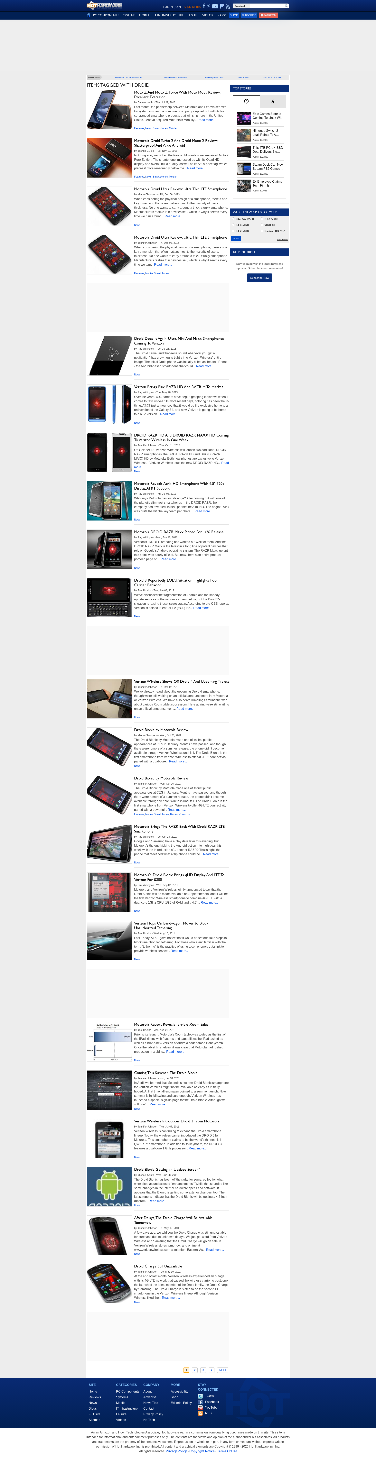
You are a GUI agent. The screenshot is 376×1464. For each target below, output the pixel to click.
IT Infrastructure (127, 1408)
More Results (282, 239)
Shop (234, 15)
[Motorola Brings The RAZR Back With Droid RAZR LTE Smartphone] (109, 843)
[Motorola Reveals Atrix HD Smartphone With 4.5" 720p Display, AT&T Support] (109, 500)
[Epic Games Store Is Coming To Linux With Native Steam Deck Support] (244, 118)
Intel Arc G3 (243, 77)
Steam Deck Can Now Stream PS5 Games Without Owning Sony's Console (268, 167)
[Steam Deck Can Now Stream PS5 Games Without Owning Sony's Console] (244, 169)
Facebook (212, 1402)
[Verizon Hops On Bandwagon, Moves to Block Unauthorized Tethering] (109, 940)
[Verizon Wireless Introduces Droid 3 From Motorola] (109, 1149)
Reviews (95, 1397)
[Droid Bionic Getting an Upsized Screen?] (109, 1189)
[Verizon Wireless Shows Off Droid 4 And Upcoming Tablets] (109, 698)
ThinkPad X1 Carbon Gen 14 (128, 77)
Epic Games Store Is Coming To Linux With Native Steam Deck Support (268, 116)
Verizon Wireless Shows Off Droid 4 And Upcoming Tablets (181, 681)
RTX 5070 (242, 231)
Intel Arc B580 (244, 219)
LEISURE (192, 15)
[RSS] (228, 6)
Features (139, 128)
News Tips (150, 1402)
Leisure (121, 1414)
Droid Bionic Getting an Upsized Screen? (167, 1169)
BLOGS (221, 15)
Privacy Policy (153, 1414)
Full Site (94, 1414)
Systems (122, 1397)
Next (222, 1370)
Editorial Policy (181, 1402)
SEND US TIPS (192, 6)
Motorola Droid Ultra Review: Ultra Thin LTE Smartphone (180, 189)
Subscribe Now (259, 277)
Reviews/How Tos (180, 814)
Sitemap (94, 1420)
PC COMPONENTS (106, 15)
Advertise (149, 1397)
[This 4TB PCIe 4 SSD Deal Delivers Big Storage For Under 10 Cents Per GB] (244, 152)
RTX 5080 (270, 219)
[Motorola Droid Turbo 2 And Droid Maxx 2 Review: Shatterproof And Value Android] (109, 158)
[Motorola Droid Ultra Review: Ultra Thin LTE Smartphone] (109, 206)
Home (93, 1391)
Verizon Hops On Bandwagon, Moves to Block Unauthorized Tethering (171, 925)
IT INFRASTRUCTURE (168, 15)
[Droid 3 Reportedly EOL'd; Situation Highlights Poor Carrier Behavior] (109, 597)
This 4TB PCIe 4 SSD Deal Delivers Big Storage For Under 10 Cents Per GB (268, 150)
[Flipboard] (222, 6)
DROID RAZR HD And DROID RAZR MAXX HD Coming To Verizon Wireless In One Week (181, 437)
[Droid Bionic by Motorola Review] (109, 747)
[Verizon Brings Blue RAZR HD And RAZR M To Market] (109, 404)
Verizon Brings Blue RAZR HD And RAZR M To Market (178, 386)
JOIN (178, 6)
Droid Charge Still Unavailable (158, 1266)
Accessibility (179, 1391)
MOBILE (144, 15)
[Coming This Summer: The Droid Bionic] (109, 1090)
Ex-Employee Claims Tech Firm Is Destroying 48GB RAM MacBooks (267, 184)
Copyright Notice (202, 1451)
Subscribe (249, 15)
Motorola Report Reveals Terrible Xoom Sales (171, 1024)
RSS (208, 1413)
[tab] (246, 101)
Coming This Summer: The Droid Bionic (165, 1072)
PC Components (127, 1391)
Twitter (209, 1396)
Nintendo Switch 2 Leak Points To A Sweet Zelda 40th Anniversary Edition (266, 133)
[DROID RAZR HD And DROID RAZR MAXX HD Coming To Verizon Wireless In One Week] (109, 452)
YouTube (211, 1407)
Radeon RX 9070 (275, 231)
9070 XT (270, 225)
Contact (148, 1408)
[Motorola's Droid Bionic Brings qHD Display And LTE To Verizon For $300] (109, 892)
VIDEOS (207, 15)
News (148, 128)
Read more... (206, 120)
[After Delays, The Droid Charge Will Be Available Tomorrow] (109, 1246)
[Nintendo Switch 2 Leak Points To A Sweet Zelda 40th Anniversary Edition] (244, 135)
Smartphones (160, 128)
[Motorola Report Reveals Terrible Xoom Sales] (109, 1041)
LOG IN (168, 6)
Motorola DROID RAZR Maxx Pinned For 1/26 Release (179, 531)
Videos (121, 1420)
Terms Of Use (227, 1451)
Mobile (172, 128)
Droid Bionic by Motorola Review (161, 729)
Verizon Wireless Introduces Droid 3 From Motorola (176, 1121)
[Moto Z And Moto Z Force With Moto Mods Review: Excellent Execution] (109, 110)
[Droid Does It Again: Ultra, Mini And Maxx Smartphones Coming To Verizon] (109, 355)
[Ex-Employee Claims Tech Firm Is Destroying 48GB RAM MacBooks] (244, 186)
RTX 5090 (242, 225)
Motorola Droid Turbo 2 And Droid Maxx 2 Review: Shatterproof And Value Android (175, 143)
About (147, 1391)
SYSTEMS (129, 15)
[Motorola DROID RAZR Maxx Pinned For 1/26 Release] (109, 549)
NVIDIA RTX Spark (272, 77)
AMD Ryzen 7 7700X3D (175, 77)
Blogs (93, 1408)
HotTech (149, 1420)
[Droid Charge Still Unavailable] (109, 1283)
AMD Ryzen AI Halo (214, 77)
